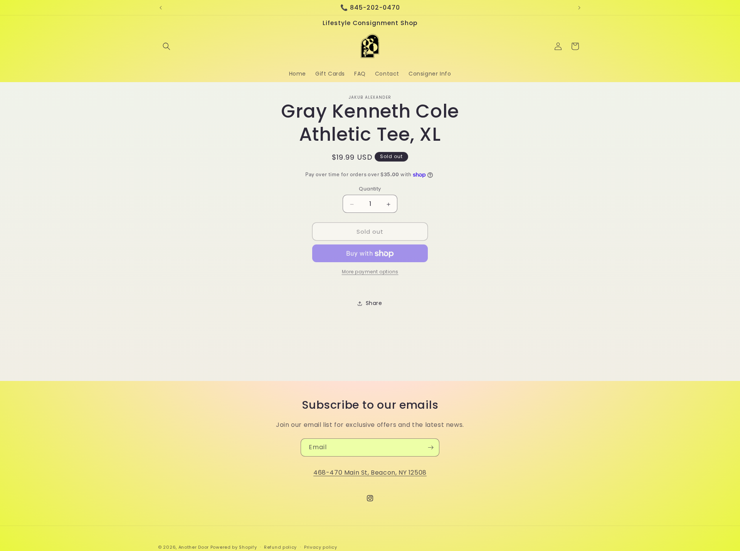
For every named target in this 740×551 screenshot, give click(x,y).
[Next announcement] (579, 7)
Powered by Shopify (233, 547)
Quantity (370, 189)
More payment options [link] (370, 272)
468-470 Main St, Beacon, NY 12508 (370, 472)
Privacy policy (320, 547)
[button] (166, 46)
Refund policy (280, 547)
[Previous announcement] (160, 7)
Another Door (194, 547)
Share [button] (374, 303)
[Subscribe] (430, 447)
